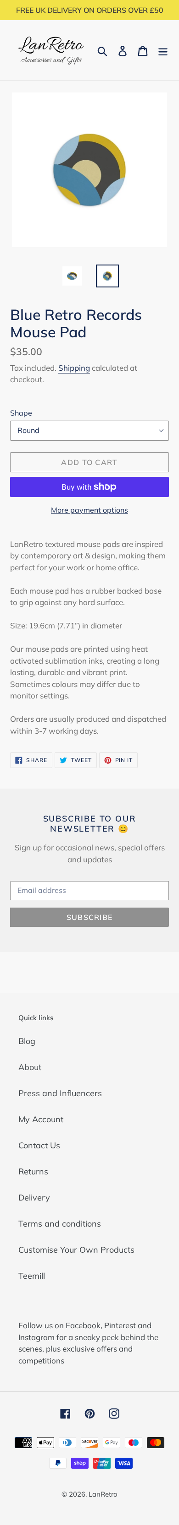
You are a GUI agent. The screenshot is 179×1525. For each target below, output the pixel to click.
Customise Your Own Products (76, 1249)
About (29, 1067)
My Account (40, 1119)
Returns (33, 1171)
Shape (21, 412)
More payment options (89, 509)
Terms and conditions (59, 1223)
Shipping (74, 368)
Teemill (31, 1276)
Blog (26, 1041)
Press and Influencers (60, 1093)
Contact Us (39, 1145)
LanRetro (103, 1494)
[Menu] (163, 50)
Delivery (34, 1197)
